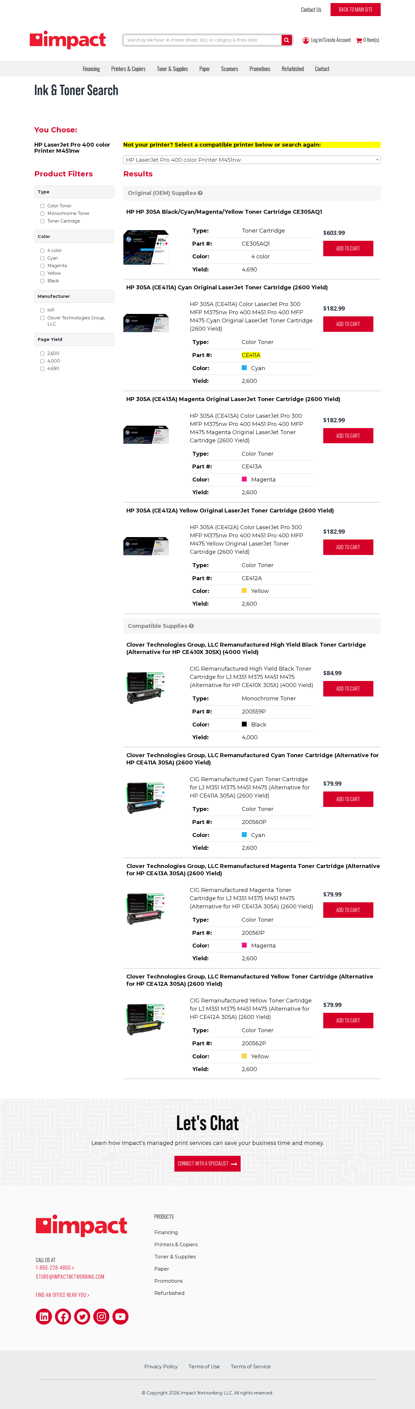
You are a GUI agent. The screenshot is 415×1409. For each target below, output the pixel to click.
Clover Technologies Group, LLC (76, 321)
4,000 (53, 361)
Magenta (57, 265)
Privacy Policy (161, 1367)
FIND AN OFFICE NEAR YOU (61, 1294)
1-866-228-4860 (54, 1267)
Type (44, 192)
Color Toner (59, 206)
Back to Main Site (355, 9)
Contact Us (311, 9)
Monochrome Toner (68, 213)
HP (50, 310)
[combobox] (252, 159)
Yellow (54, 273)
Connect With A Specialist (203, 1163)
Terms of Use (204, 1367)
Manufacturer (54, 296)
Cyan (52, 258)
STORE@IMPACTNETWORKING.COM (70, 1276)
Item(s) (371, 39)
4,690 (53, 368)
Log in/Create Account (330, 39)
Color (44, 236)
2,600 (53, 353)
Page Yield (50, 339)
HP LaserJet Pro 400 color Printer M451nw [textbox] (183, 160)
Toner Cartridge (63, 221)
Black (53, 281)
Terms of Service (251, 1367)
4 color (54, 250)
